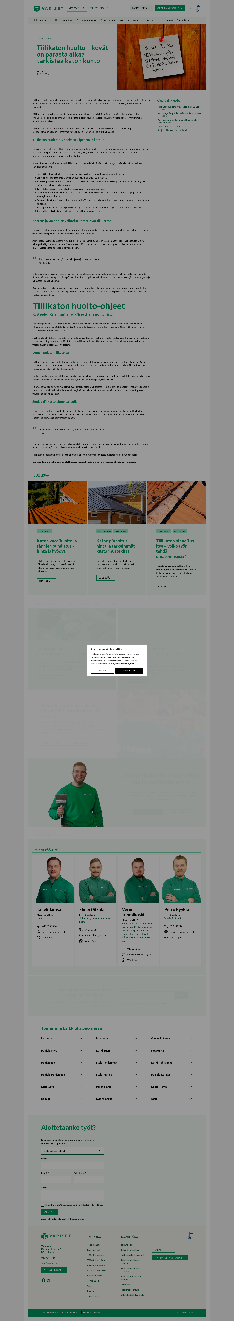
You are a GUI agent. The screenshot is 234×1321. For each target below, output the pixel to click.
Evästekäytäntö (128, 664)
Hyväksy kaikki (129, 670)
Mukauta (102, 670)
